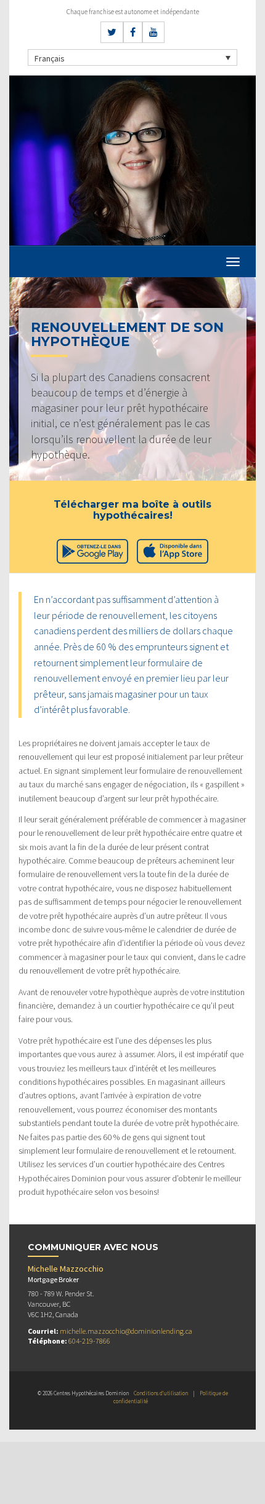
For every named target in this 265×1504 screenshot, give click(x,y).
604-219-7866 (89, 1340)
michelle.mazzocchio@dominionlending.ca (126, 1331)
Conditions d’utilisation (161, 1393)
